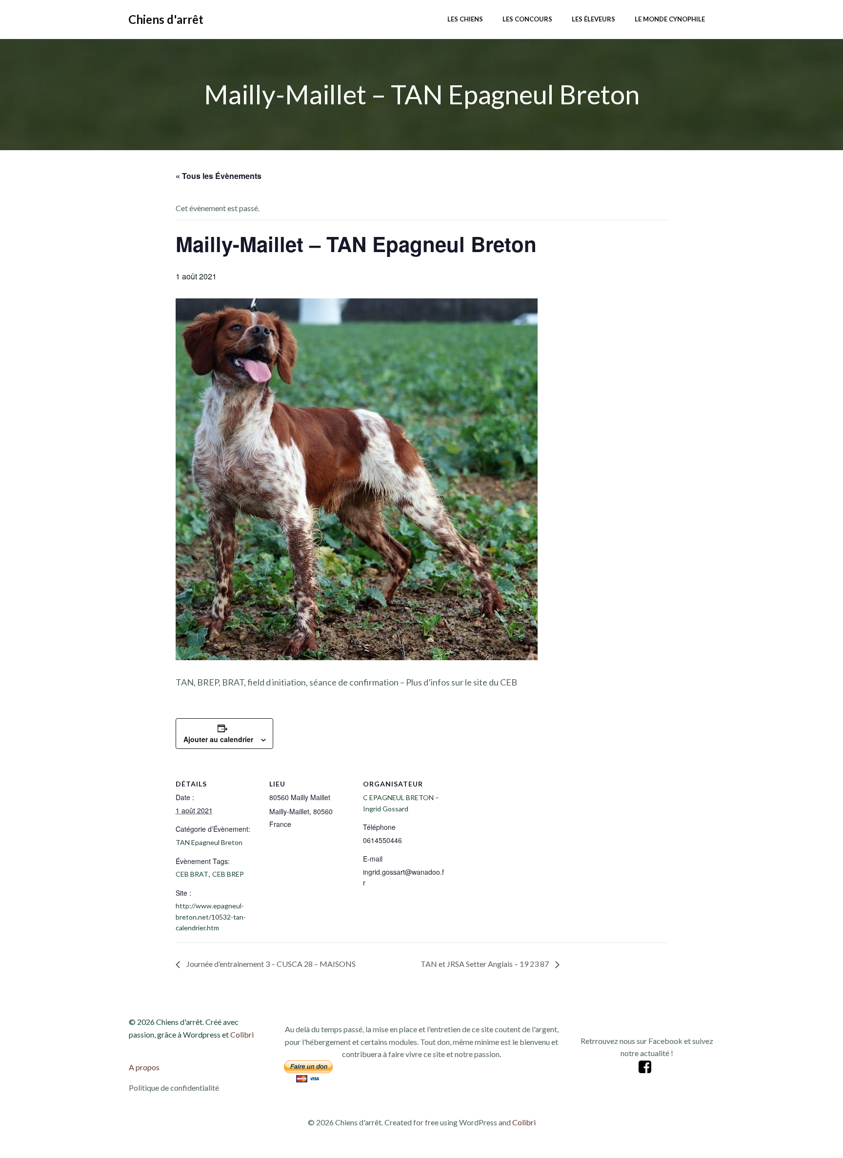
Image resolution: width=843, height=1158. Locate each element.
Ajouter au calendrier (218, 739)
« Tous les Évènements (218, 175)
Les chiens (465, 19)
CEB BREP (228, 874)
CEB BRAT (192, 874)
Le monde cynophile (670, 19)
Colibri (242, 1034)
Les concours (527, 19)
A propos (144, 1067)
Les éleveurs (593, 19)
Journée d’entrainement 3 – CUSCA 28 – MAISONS (270, 963)
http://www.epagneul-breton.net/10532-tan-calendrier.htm (211, 917)
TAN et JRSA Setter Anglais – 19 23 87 (485, 963)
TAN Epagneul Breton (209, 842)
